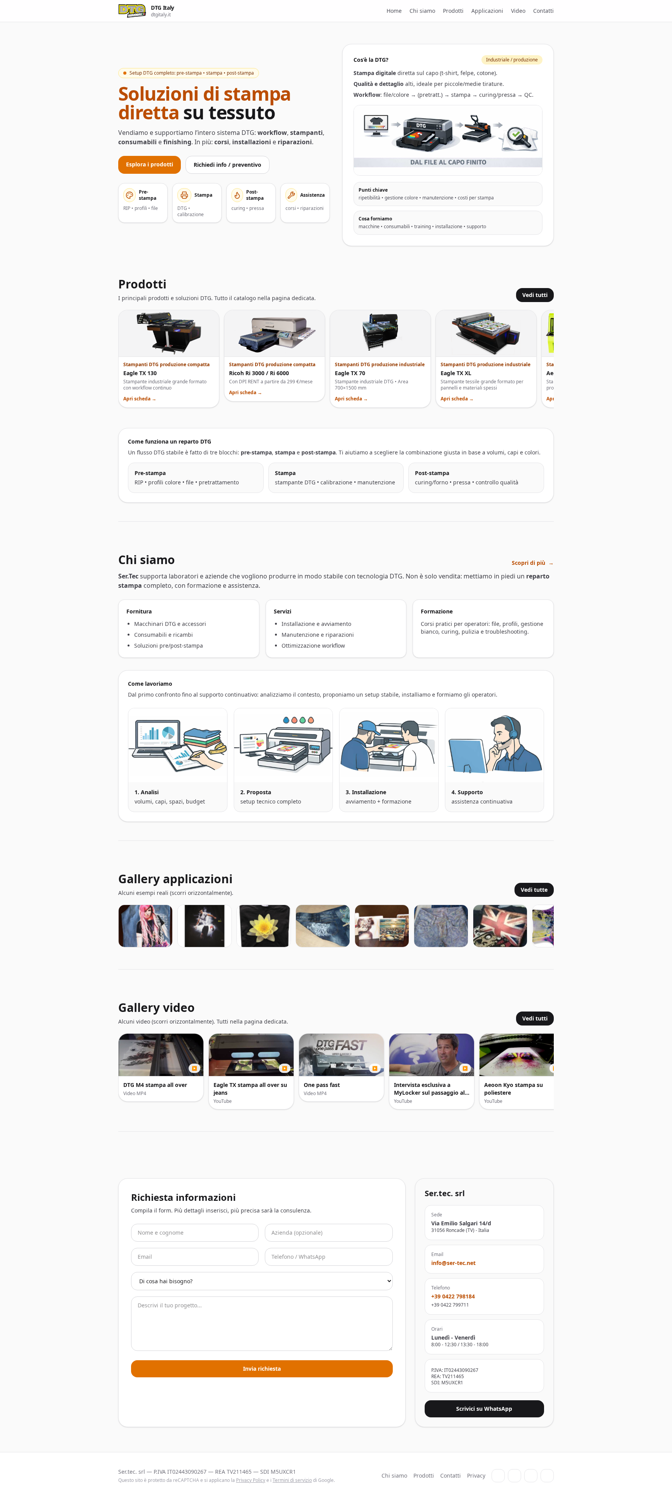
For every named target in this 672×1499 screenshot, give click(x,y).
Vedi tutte (534, 889)
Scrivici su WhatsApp (484, 1408)
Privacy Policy (250, 1480)
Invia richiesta (262, 1368)
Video (518, 10)
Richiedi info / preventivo (227, 164)
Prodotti (453, 10)
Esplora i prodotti (149, 164)
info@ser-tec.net (453, 1263)
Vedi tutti (535, 295)
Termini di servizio (292, 1480)
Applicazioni (487, 10)
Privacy (476, 1475)
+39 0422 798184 (453, 1296)
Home (394, 10)
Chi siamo (422, 10)
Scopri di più (533, 562)
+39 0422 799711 (450, 1305)
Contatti (543, 10)
